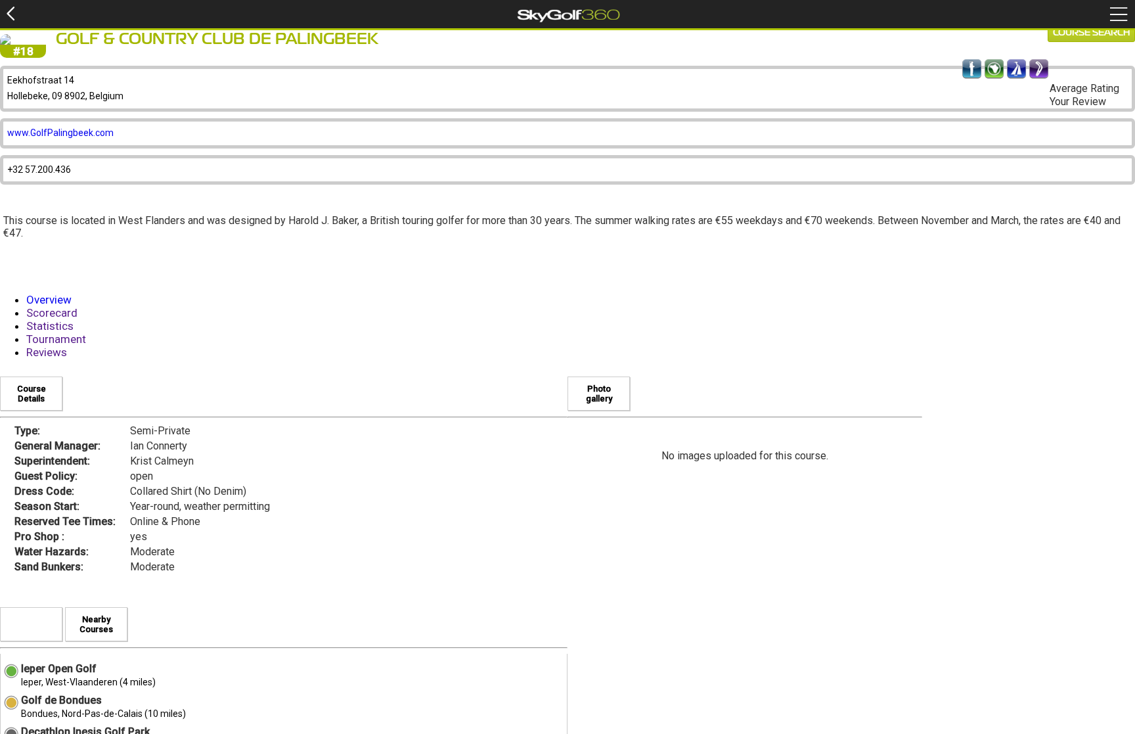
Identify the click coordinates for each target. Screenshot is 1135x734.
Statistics (50, 326)
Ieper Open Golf (59, 668)
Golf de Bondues (61, 700)
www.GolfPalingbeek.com (60, 132)
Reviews (46, 352)
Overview (49, 299)
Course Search (1091, 33)
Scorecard (52, 312)
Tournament (56, 339)
